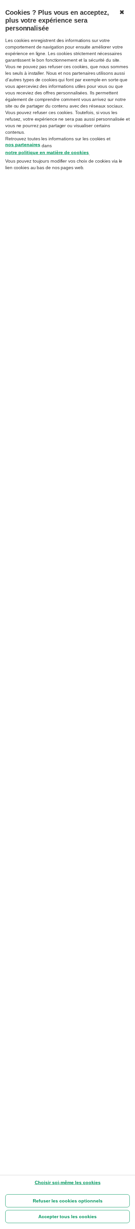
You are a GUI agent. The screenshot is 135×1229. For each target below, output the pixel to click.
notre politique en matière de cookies (47, 152)
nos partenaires (22, 144)
